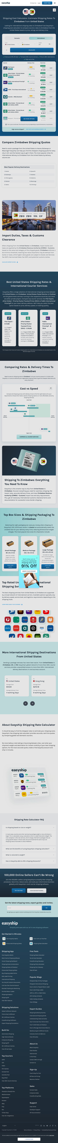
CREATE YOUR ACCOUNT (29, 571)
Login (39, 3)
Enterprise (33, 3)
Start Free (47, 3)
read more (51, 1135)
